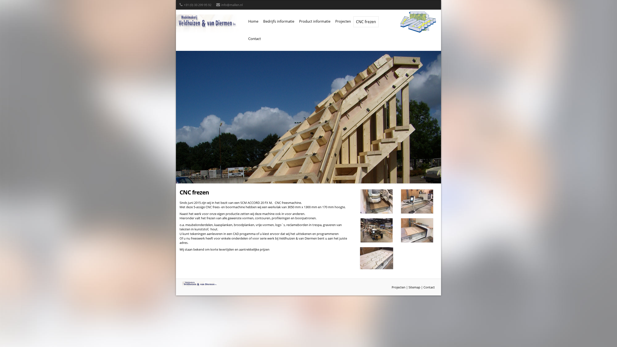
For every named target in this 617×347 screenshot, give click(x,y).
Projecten (343, 21)
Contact (254, 38)
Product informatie (314, 21)
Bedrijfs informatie (278, 21)
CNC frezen (366, 21)
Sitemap (414, 287)
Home (253, 21)
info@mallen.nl (232, 5)
